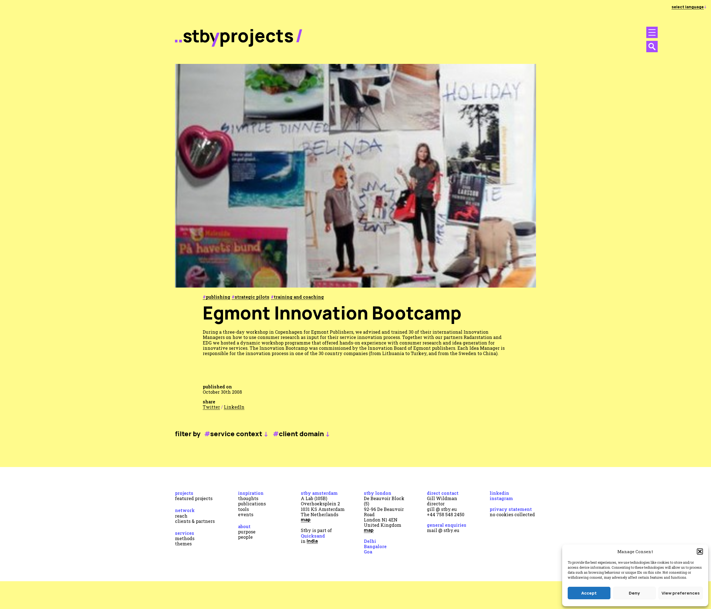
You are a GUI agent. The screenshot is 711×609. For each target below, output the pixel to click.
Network (185, 510)
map (306, 519)
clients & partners (195, 521)
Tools (243, 509)
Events (245, 514)
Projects (184, 493)
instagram (501, 498)
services (184, 533)
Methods (184, 538)
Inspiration (251, 493)
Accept (589, 593)
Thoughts (248, 498)
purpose (247, 532)
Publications (252, 503)
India (312, 541)
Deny (634, 593)
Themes (183, 543)
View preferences (681, 593)
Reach (181, 516)
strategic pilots (252, 296)
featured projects (193, 498)
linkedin (499, 493)
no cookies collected (512, 514)
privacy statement (511, 509)
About (244, 526)
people (245, 537)
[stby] (197, 45)
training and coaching (299, 296)
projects (256, 35)
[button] (700, 551)
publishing (218, 296)
